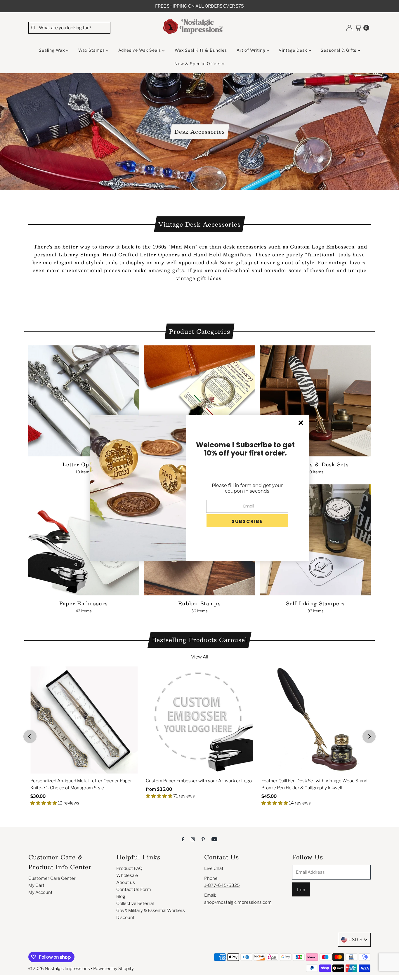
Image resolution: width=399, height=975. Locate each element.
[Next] (369, 736)
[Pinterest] (203, 838)
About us (125, 882)
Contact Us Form (133, 889)
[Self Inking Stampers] (315, 539)
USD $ (355, 939)
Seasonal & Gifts (339, 50)
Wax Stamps (92, 50)
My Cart (36, 885)
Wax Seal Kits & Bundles (201, 50)
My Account (40, 892)
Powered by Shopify (113, 968)
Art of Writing (251, 50)
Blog (120, 896)
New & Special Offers (198, 63)
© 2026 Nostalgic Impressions (59, 968)
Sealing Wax (52, 50)
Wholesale (127, 875)
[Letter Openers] (83, 400)
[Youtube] (214, 838)
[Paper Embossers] (83, 539)
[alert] (199, 488)
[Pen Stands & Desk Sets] (315, 400)
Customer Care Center (52, 878)
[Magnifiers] (199, 400)
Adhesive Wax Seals (140, 50)
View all (199, 657)
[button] (247, 520)
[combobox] (69, 28)
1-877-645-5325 (222, 885)
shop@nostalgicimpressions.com (238, 902)
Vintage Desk (293, 50)
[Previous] (30, 736)
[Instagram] (193, 838)
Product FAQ (129, 868)
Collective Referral (135, 903)
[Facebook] (183, 838)
